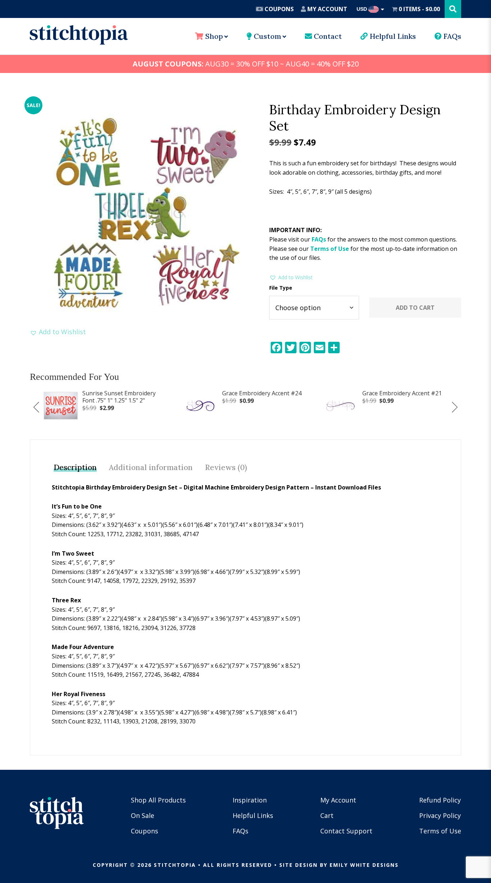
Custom (266, 36)
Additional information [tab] (151, 467)
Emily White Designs (364, 864)
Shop (213, 36)
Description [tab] (75, 467)
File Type (280, 287)
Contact (327, 36)
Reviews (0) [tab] (226, 467)
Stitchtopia (79, 35)
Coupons (278, 9)
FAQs (451, 36)
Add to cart (415, 308)
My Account (326, 9)
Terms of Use (329, 249)
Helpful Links (392, 36)
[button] (58, 332)
